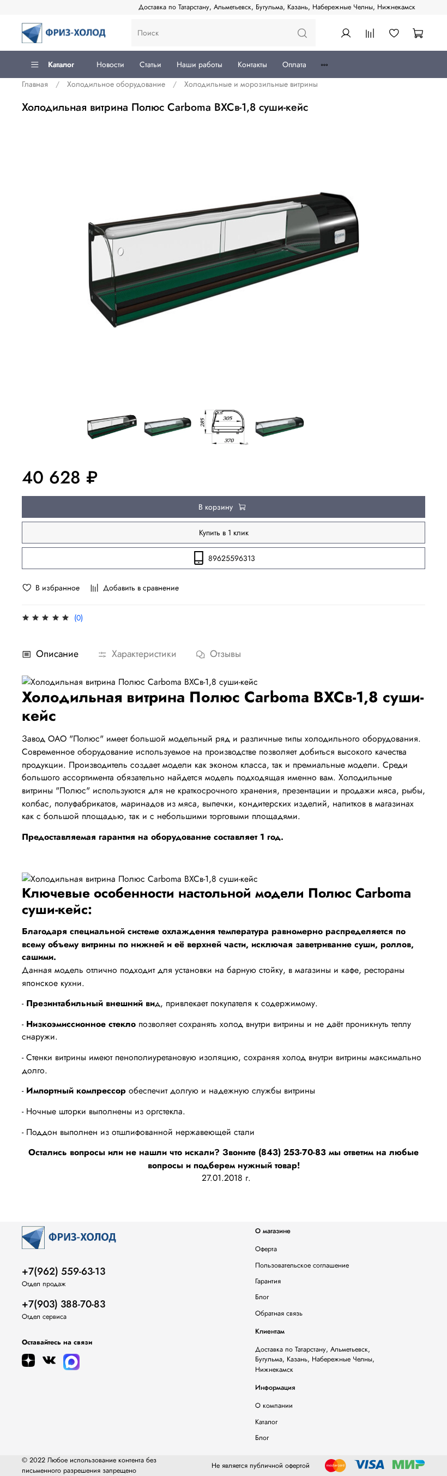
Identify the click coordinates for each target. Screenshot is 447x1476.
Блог (262, 1297)
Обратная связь (279, 1313)
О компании (274, 1406)
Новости (110, 64)
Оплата (294, 64)
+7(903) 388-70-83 (63, 1304)
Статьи (150, 64)
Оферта (266, 1249)
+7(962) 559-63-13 (63, 1271)
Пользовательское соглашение (302, 1265)
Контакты (252, 64)
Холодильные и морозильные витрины (251, 84)
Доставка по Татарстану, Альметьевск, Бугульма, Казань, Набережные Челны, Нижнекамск (276, 7)
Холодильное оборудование (116, 84)
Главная (35, 84)
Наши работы (199, 64)
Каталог (61, 64)
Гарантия (268, 1281)
